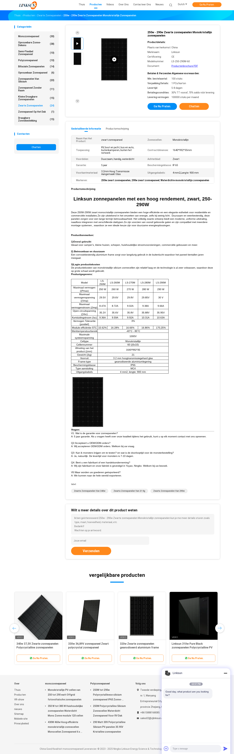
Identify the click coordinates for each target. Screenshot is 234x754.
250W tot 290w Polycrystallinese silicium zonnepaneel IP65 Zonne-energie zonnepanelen (107, 695)
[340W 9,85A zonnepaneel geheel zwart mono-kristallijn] (90, 616)
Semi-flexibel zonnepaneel (36, 53)
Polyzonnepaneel (36, 60)
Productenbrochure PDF (184, 66)
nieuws (18, 709)
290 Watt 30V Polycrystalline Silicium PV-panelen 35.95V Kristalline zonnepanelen (109, 727)
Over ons (19, 704)
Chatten (36, 147)
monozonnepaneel (36, 36)
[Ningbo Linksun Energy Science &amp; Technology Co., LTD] (28, 5)
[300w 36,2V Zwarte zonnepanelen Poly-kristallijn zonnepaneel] (38, 616)
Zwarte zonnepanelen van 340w (89, 491)
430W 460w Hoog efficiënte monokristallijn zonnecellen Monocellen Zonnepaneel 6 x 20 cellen (65, 727)
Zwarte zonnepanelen (36, 105)
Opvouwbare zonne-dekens (36, 44)
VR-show (19, 699)
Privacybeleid (21, 723)
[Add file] (166, 748)
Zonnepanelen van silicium (36, 80)
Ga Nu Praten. (207, 4)
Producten (20, 694)
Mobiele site (21, 718)
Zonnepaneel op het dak (36, 111)
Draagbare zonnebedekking (36, 119)
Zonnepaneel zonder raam (36, 89)
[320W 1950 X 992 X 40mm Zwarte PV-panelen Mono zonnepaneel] (194, 616)
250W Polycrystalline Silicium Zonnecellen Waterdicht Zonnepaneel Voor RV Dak (109, 711)
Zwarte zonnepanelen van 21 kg (129, 491)
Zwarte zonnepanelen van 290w (169, 491)
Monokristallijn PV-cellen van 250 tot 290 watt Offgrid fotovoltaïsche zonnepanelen (64, 695)
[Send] (225, 748)
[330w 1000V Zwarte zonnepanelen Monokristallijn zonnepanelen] (142, 616)
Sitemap (19, 714)
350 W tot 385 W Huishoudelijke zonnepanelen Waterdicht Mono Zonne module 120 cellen (65, 711)
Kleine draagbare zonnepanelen (36, 98)
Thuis (17, 690)
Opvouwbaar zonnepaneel (36, 72)
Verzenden (91, 551)
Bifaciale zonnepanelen (36, 66)
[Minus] (225, 673)
